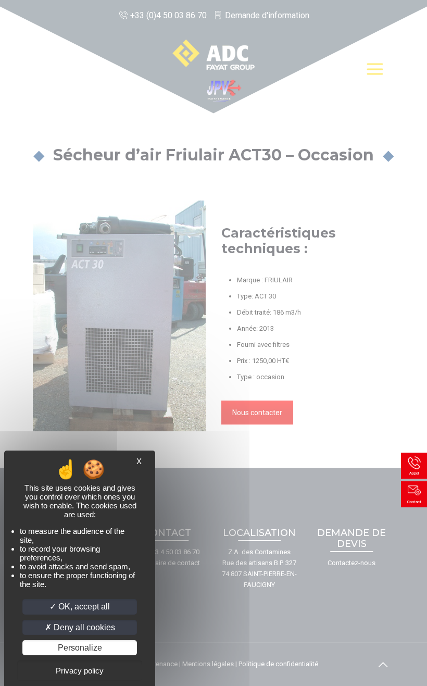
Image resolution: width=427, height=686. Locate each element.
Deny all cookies (83, 627)
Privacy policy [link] (80, 670)
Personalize (80, 647)
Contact (414, 502)
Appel (414, 473)
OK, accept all (83, 606)
